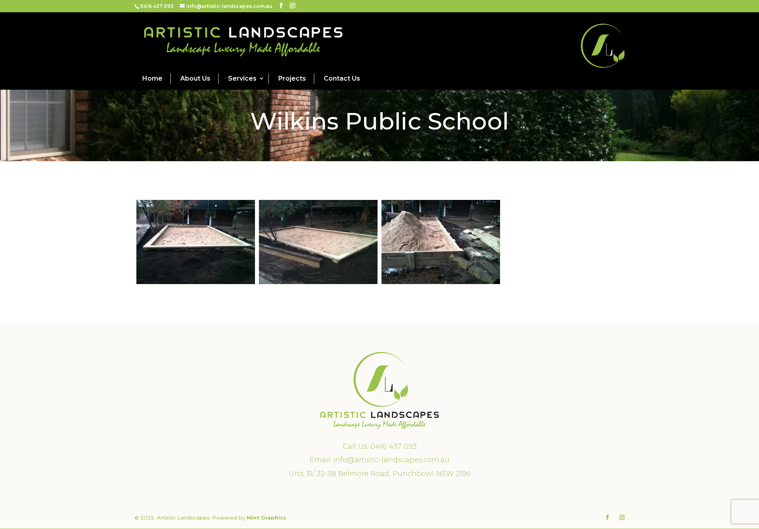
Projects (292, 78)
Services (242, 78)
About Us (195, 78)
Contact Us (342, 78)
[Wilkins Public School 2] (195, 284)
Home (152, 78)
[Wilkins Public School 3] (440, 284)
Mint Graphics (266, 517)
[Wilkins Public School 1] (318, 284)
